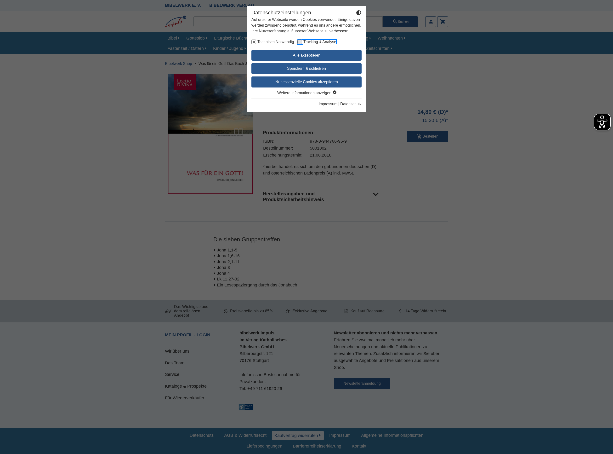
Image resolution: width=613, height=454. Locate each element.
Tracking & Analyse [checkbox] (319, 42)
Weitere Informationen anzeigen (304, 93)
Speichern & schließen (306, 68)
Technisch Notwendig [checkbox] (275, 42)
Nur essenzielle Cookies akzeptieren (306, 82)
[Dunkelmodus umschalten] (358, 13)
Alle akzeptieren (306, 55)
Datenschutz (351, 104)
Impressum (328, 104)
